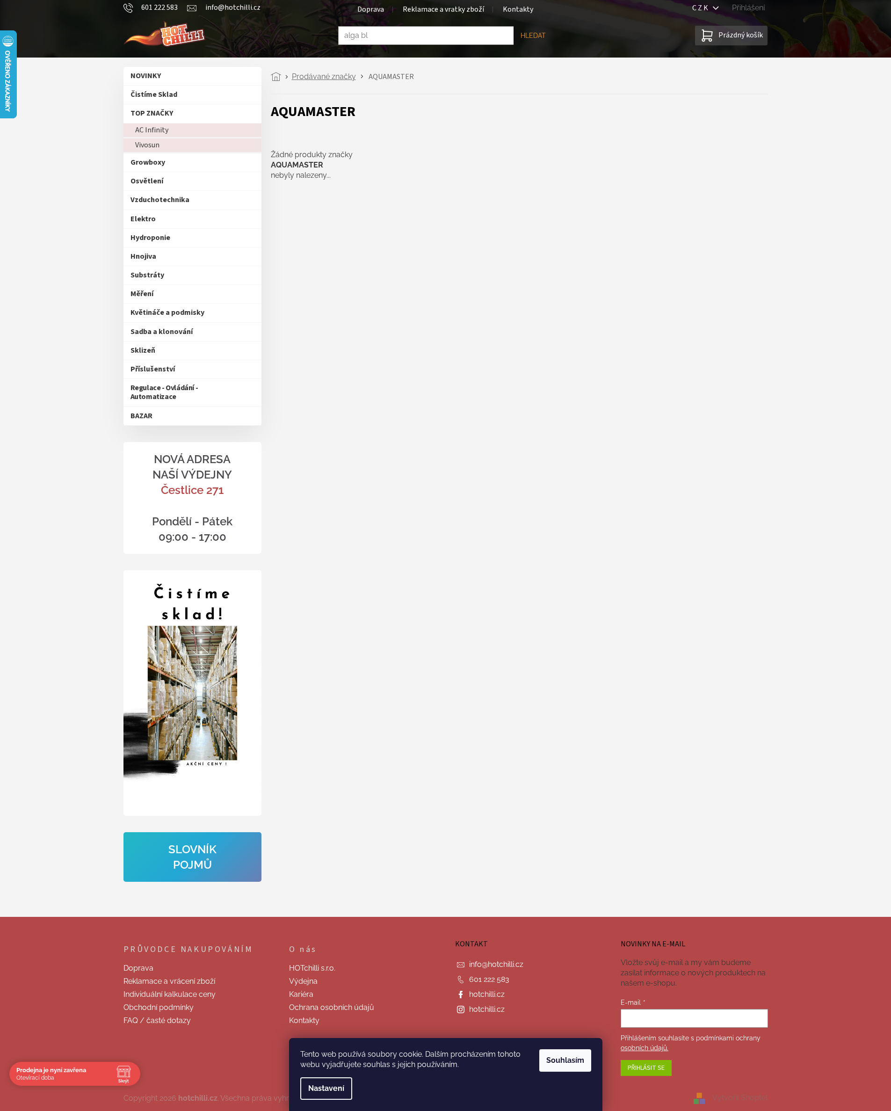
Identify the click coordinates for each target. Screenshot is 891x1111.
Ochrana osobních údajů (331, 1007)
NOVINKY (145, 76)
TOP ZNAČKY (151, 113)
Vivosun (147, 145)
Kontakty (518, 9)
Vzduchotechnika (159, 200)
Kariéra (301, 994)
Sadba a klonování (161, 332)
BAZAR (141, 416)
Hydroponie (150, 237)
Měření (141, 294)
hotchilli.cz (487, 994)
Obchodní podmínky (158, 1007)
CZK (702, 8)
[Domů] (278, 77)
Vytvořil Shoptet (740, 1098)
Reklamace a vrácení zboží (169, 981)
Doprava (370, 9)
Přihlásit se (646, 1068)
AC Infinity (151, 130)
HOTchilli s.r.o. (312, 968)
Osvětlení (146, 181)
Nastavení (326, 1088)
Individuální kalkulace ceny (169, 994)
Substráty (147, 275)
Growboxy (147, 162)
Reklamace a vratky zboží (443, 9)
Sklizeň (142, 350)
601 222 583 (489, 979)
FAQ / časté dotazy (157, 1020)
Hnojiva (143, 256)
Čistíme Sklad (153, 94)
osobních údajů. (644, 1048)
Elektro (143, 219)
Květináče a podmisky (167, 312)
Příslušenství (152, 369)
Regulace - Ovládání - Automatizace (164, 392)
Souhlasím (565, 1060)
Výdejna (303, 981)
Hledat (533, 35)
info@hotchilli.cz (496, 964)
